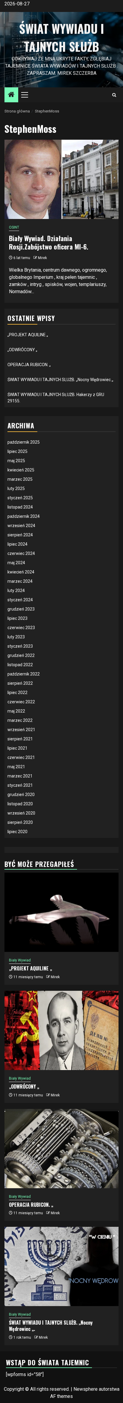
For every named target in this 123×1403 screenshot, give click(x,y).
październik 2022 (23, 674)
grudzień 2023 (21, 609)
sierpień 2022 (20, 683)
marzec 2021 (20, 776)
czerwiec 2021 (21, 757)
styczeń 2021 (20, 785)
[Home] (11, 95)
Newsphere (85, 1389)
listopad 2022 (20, 664)
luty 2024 (16, 590)
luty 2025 (16, 488)
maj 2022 (16, 711)
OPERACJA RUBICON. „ (29, 364)
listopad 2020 (20, 803)
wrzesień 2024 (21, 525)
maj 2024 (16, 562)
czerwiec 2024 (21, 553)
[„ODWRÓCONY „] (61, 1030)
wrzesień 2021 (21, 729)
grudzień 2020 (21, 794)
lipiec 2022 (17, 692)
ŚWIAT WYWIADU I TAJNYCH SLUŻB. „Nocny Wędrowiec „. (60, 379)
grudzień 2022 (21, 655)
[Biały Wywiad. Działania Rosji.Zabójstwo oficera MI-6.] (61, 179)
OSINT (14, 227)
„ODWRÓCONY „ (22, 349)
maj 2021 (16, 766)
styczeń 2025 (20, 497)
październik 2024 (23, 516)
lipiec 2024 (17, 544)
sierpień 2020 (20, 822)
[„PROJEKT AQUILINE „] (61, 912)
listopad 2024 (20, 507)
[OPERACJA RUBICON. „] (61, 1148)
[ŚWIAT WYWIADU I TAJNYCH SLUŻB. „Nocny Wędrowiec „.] (61, 1266)
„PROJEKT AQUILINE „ (27, 334)
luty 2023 (16, 636)
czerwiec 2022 (21, 701)
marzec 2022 (20, 720)
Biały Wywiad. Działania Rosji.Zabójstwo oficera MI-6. (48, 242)
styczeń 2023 (20, 646)
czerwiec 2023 (21, 627)
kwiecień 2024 (20, 572)
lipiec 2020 (17, 831)
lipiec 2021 (17, 748)
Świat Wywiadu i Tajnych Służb (61, 37)
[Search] (114, 95)
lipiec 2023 (17, 618)
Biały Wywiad (20, 960)
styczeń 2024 (20, 599)
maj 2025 (16, 460)
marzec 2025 (20, 479)
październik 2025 (23, 442)
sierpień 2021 (20, 739)
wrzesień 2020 (21, 813)
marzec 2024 (20, 581)
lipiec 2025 (17, 451)
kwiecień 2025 (20, 470)
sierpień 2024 (20, 534)
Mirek (42, 258)
